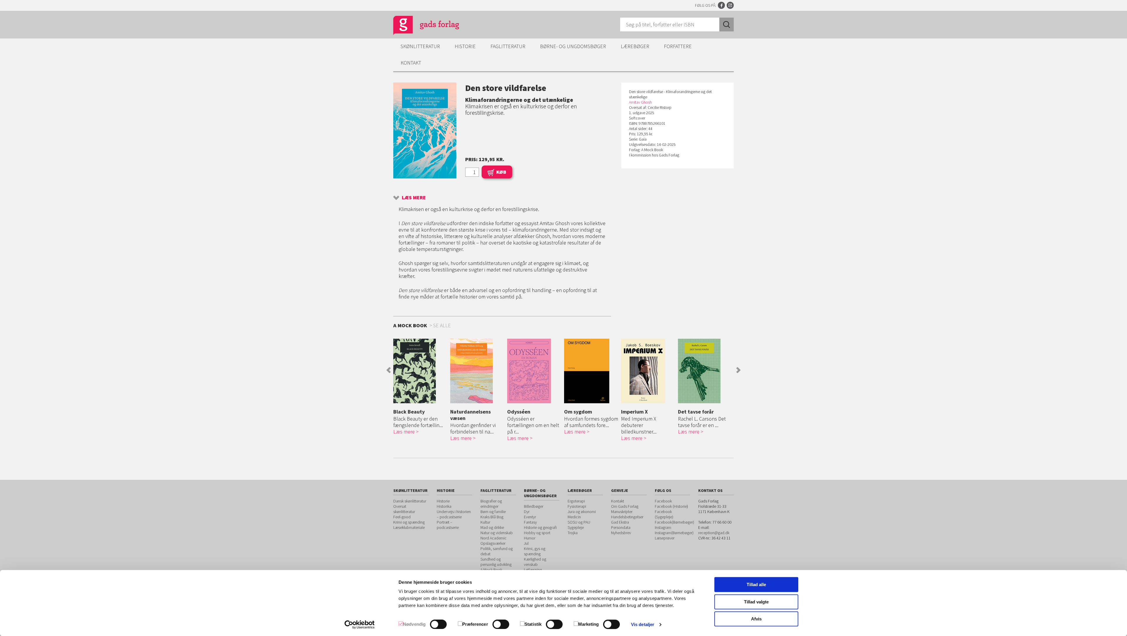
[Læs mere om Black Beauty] (420, 371)
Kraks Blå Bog (491, 516)
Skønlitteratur (420, 46)
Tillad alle (756, 584)
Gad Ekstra (620, 522)
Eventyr (530, 516)
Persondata (620, 527)
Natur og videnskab (496, 532)
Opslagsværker (492, 543)
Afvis (756, 618)
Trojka (573, 532)
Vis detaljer (642, 624)
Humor (529, 538)
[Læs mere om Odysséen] (534, 371)
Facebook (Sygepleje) (664, 514)
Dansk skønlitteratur (409, 501)
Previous (389, 370)
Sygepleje (576, 527)
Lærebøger (635, 46)
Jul (526, 543)
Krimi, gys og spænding (534, 551)
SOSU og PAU (579, 522)
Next (738, 370)
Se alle (442, 325)
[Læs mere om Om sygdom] (591, 371)
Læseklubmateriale (409, 527)
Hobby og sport (537, 532)
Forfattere (678, 46)
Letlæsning (533, 569)
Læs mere (414, 197)
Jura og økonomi (582, 511)
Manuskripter (621, 511)
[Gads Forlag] (420, 26)
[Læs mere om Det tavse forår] (705, 371)
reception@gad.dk (713, 532)
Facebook (721, 5)
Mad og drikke (492, 527)
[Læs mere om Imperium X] (648, 371)
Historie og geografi (540, 527)
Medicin (574, 516)
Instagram (730, 5)
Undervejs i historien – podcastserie (454, 514)
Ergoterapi (576, 501)
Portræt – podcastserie (448, 524)
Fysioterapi (577, 506)
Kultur (485, 522)
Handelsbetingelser (627, 516)
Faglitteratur (507, 46)
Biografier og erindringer (491, 503)
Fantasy (530, 522)
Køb (501, 171)
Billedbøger (533, 506)
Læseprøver (664, 538)
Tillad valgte (756, 601)
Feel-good (402, 516)
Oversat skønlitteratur (404, 509)
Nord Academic (493, 538)
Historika (444, 506)
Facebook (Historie (671, 506)
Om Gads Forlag (624, 506)
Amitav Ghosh (640, 102)
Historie (465, 46)
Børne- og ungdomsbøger (573, 46)
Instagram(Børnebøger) (674, 532)
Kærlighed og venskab (535, 561)
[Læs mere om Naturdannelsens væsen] (477, 371)
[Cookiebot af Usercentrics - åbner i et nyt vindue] (359, 624)
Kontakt (411, 62)
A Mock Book (491, 569)
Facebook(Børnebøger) (674, 522)
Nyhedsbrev (621, 532)
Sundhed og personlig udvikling (496, 561)
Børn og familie (493, 511)
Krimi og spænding (409, 522)
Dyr (526, 511)
